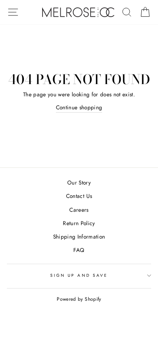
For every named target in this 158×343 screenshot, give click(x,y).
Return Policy (79, 223)
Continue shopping (79, 107)
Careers (78, 210)
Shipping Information (79, 236)
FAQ (78, 250)
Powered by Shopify (79, 299)
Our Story (79, 182)
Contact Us (79, 196)
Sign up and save (79, 275)
